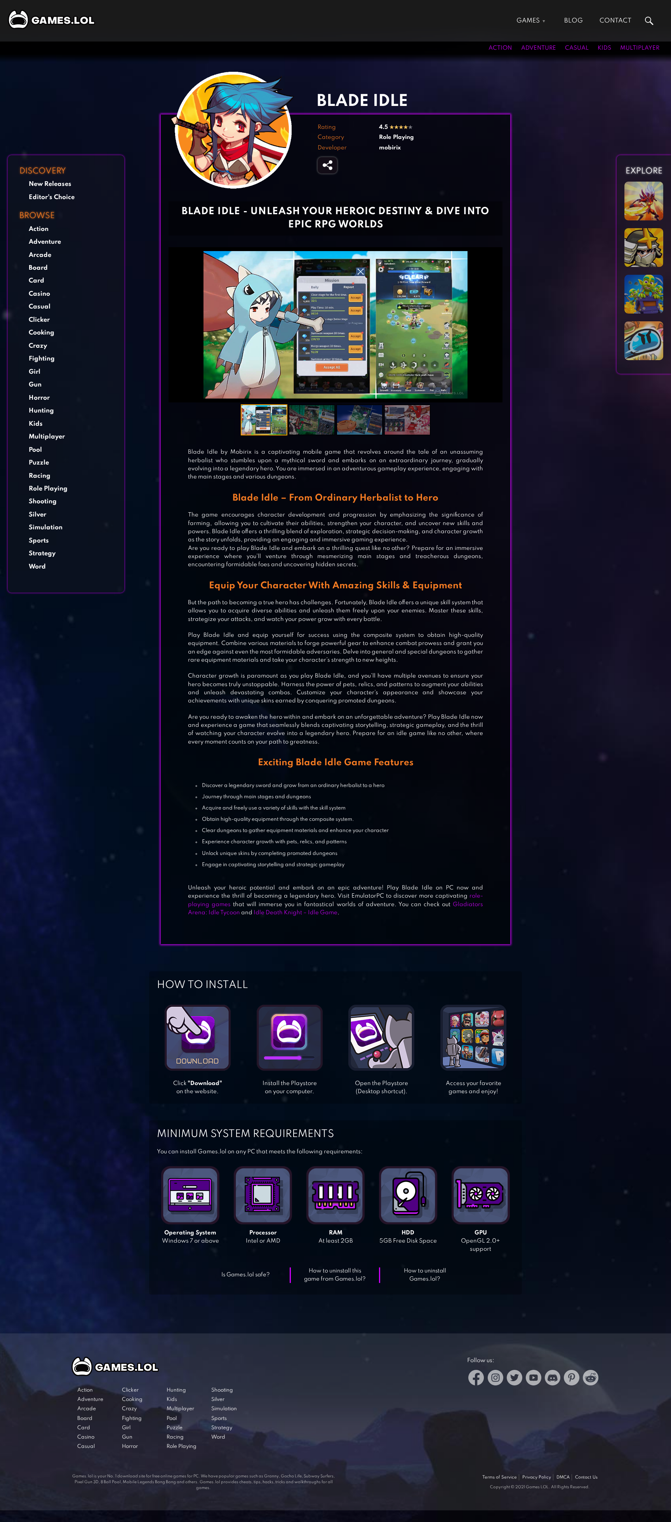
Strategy (42, 553)
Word (37, 566)
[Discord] (552, 1379)
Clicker (39, 320)
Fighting (42, 358)
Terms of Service (499, 1477)
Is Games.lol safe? (245, 1275)
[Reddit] (591, 1379)
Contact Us (586, 1477)
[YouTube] (533, 1379)
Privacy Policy (536, 1477)
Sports (39, 540)
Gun (35, 384)
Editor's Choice (52, 197)
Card (36, 280)
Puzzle (39, 462)
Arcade (40, 255)
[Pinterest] (572, 1379)
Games (528, 20)
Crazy (38, 346)
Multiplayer (639, 48)
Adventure (538, 48)
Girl (34, 372)
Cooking (41, 332)
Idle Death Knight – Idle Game (295, 912)
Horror (39, 398)
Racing (39, 476)
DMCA (563, 1477)
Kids (604, 48)
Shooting (43, 501)
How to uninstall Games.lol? (425, 1275)
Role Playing (48, 488)
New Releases (50, 184)
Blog (573, 20)
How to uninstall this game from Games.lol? (335, 1275)
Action (500, 48)
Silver (37, 514)
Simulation (46, 527)
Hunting (41, 410)
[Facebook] (476, 1379)
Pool (35, 450)
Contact (615, 20)
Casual (577, 48)
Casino (39, 294)
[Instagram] (495, 1379)
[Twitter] (514, 1379)
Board (38, 268)
